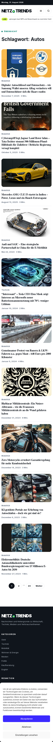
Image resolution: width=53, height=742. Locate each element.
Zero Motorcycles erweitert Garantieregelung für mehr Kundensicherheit (25, 461)
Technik (5, 644)
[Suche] (48, 11)
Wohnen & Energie (10, 652)
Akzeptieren (26, 718)
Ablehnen (26, 726)
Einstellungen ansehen (26, 735)
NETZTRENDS (16, 11)
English (4, 669)
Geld (3, 639)
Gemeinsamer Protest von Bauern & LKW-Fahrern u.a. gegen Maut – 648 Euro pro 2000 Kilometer (26, 353)
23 (29, 586)
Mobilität (5, 648)
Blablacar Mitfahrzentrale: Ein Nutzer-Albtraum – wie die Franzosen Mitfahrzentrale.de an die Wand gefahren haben (23, 408)
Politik (4, 661)
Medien (4, 656)
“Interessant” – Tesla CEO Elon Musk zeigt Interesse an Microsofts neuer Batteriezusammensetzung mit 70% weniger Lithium (25, 299)
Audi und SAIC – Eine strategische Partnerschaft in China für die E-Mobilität (24, 245)
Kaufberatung (7, 665)
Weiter (39, 586)
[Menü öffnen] (41, 11)
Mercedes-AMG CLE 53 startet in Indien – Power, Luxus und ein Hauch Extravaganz (24, 196)
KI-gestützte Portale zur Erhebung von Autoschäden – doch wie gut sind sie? (22, 511)
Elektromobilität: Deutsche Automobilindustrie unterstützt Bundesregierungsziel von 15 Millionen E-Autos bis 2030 (23, 564)
